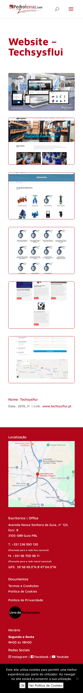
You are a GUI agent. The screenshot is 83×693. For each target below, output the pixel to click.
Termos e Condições (23, 586)
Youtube (62, 657)
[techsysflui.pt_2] (41, 219)
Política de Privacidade (25, 600)
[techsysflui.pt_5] (41, 383)
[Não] (77, 678)
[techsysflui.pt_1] (41, 164)
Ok (22, 685)
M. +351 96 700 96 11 (23, 556)
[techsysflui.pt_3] (41, 274)
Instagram (19, 657)
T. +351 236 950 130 (23, 544)
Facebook (41, 657)
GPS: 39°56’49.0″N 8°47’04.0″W (32, 567)
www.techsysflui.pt (56, 406)
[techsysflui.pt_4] (41, 328)
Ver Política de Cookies (45, 685)
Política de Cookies (22, 591)
